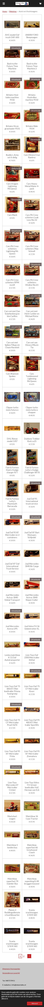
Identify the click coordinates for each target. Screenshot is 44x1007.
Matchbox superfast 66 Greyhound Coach (32, 849)
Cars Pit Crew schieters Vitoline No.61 (31, 282)
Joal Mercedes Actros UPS (12, 627)
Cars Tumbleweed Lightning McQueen (32, 377)
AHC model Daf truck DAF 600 (12, 36)
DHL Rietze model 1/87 (12, 439)
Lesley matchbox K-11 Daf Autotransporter (12, 657)
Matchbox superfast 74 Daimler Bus (12, 881)
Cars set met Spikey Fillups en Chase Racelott (12, 345)
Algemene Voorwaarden (11, 969)
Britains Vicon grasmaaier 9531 (12, 127)
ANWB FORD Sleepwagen (31, 36)
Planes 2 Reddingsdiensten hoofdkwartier (12, 912)
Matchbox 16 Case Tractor (32, 817)
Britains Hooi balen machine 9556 (12, 97)
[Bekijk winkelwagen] (40, 3)
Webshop (13, 11)
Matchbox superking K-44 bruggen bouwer (32, 881)
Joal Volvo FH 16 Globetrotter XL (31, 627)
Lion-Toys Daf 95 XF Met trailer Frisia (12, 753)
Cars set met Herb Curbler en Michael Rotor (31, 313)
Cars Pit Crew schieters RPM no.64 (12, 282)
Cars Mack (12, 215)
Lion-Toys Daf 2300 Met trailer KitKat (31, 657)
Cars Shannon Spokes (12, 374)
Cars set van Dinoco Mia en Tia (31, 345)
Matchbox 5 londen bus (12, 846)
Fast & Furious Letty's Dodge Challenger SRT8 (32, 470)
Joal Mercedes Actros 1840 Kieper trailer (32, 597)
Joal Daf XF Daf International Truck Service (12, 566)
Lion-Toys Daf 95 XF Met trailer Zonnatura (32, 753)
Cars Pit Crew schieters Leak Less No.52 (31, 217)
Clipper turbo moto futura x (12, 408)
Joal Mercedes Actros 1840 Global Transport (12, 597)
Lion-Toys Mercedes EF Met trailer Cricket (12, 786)
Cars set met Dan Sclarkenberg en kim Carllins (12, 313)
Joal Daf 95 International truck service (32, 501)
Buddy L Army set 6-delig (12, 156)
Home (4, 11)
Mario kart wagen (12, 817)
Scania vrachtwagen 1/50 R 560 (32, 912)
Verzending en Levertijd (11, 973)
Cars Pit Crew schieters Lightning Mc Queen (12, 250)
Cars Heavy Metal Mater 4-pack (32, 186)
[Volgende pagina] (29, 956)
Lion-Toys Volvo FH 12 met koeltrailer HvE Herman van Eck (31, 786)
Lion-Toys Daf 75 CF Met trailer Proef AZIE (12, 722)
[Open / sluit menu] (3, 3)
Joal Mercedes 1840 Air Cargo (32, 564)
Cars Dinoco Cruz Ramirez (32, 156)
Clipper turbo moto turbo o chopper (32, 410)
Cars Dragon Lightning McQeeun (12, 186)
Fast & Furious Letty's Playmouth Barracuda (12, 502)
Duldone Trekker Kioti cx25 (32, 439)
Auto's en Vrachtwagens (28, 11)
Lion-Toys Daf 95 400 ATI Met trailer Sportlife (32, 722)
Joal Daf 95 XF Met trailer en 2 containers (12, 535)
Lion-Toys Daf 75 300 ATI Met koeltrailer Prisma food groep (12, 690)
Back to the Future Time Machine (12, 66)
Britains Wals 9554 (32, 127)
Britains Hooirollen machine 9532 (31, 97)
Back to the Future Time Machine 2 (32, 66)
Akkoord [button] (35, 1003)
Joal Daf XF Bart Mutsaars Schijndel (31, 535)
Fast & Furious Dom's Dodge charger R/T (12, 470)
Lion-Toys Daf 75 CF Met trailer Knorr (32, 688)
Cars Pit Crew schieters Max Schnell (31, 248)
